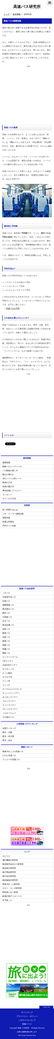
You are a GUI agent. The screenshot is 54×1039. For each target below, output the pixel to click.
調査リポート (27, 747)
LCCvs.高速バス (9, 755)
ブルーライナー (9, 701)
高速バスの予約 (13, 308)
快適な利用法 (8, 522)
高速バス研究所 (27, 6)
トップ (6, 14)
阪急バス (6, 633)
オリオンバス (8, 669)
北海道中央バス (9, 597)
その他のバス (8, 717)
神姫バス (6, 645)
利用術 (27, 505)
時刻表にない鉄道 (10, 892)
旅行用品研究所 (9, 872)
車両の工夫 (7, 483)
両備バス (6, 649)
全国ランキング (9, 728)
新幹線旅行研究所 (10, 880)
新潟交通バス (8, 625)
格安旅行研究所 (9, 868)
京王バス (6, 621)
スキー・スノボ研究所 (12, 888)
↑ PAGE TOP (46, 1007)
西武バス (6, 613)
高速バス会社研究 (27, 589)
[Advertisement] (27, 95)
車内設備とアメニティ (12, 491)
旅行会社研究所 (9, 876)
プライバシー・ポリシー (27, 1016)
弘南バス (6, 601)
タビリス (6, 856)
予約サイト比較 (9, 526)
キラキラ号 (7, 677)
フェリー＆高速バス (11, 759)
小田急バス (7, 617)
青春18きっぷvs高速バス (12, 751)
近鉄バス (6, 637)
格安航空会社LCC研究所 (13, 864)
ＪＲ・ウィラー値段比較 (13, 514)
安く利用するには (10, 510)
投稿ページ (27, 1024)
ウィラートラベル (10, 657)
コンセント (7, 495)
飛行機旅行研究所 (10, 860)
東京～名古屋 (8, 736)
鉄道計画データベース (12, 896)
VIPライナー (7, 661)
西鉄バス (6, 653)
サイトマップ (27, 1012)
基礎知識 (6, 463)
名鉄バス (6, 629)
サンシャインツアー (11, 693)
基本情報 (16, 14)
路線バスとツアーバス (12, 467)
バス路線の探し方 (10, 471)
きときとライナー (10, 697)
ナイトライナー (9, 705)
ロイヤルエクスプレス (12, 689)
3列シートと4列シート (12, 479)
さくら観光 (7, 673)
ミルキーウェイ (9, 713)
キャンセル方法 (9, 499)
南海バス (6, 641)
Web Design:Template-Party (27, 1035)
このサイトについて (27, 1020)
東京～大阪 (7, 732)
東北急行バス (8, 609)
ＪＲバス (6, 593)
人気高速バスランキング (27, 724)
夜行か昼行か (8, 475)
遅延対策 (6, 518)
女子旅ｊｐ (7, 900)
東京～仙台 (7, 740)
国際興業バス (8, 605)
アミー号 (6, 681)
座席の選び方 (8, 487)
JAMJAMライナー (10, 665)
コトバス (6, 685)
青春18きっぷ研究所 (11, 884)
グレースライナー (10, 709)
